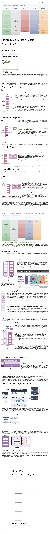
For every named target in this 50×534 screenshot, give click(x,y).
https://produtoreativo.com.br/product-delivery (10, 69)
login (20, 525)
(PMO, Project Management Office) (33, 152)
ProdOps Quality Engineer (6, 61)
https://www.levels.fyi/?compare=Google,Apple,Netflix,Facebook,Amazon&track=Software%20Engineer (19, 242)
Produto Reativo (4, 2)
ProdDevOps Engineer (5, 62)
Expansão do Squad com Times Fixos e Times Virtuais (10, 54)
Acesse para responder (18, 493)
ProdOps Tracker (4, 59)
